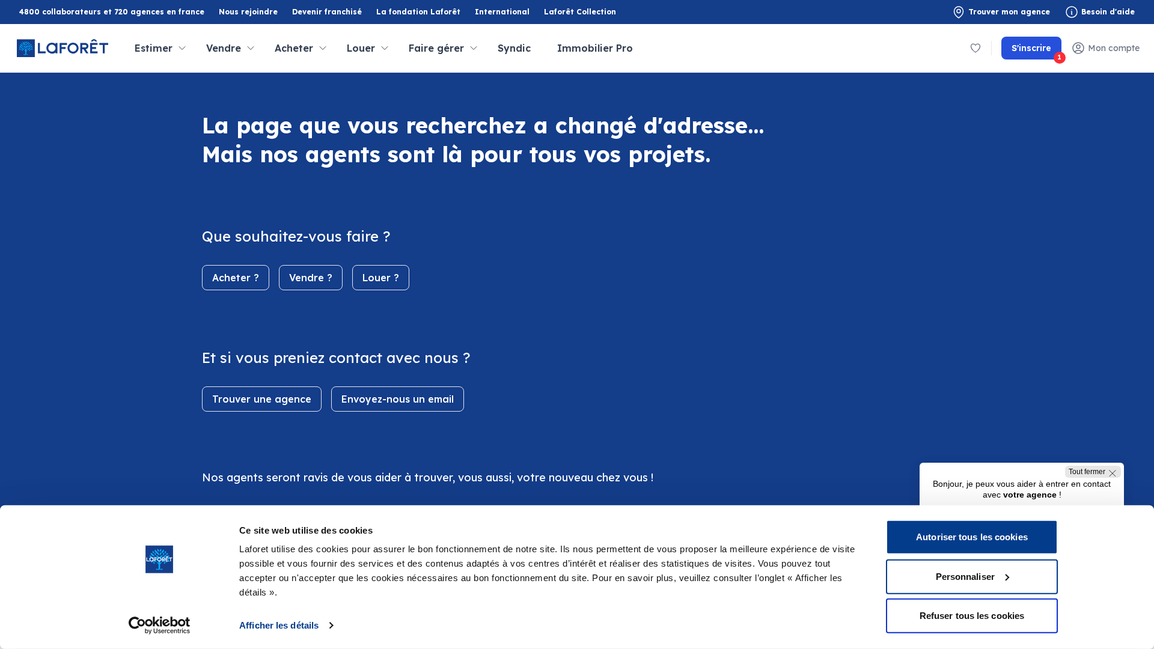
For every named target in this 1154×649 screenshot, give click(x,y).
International (502, 11)
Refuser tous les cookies (972, 616)
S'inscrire (1036, 51)
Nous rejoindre (248, 11)
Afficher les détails (279, 625)
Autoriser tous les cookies (972, 537)
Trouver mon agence (1009, 11)
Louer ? (380, 278)
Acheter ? (235, 278)
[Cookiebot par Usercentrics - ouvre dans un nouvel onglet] (159, 626)
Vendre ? (310, 278)
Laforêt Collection (580, 12)
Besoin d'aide (1108, 11)
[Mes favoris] (975, 48)
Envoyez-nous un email (397, 399)
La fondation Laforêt (418, 12)
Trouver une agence (261, 399)
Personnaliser (965, 576)
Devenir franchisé (327, 12)
